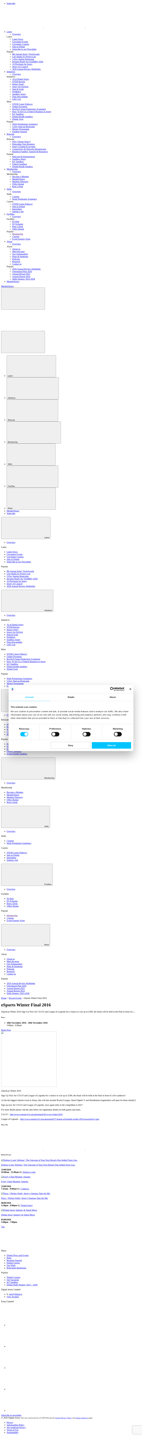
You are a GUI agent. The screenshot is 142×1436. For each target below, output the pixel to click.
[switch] (55, 734)
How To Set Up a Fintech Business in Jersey (31, 111)
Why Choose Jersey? (21, 141)
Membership (12, 169)
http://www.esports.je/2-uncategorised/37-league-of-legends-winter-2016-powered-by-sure (59, 1119)
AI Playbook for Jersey (22, 64)
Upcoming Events (20, 42)
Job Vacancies (13, 1280)
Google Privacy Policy (63, 1418)
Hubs (9, 1258)
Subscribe (11, 3)
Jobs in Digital (18, 47)
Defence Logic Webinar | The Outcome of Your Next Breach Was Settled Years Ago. (38, 1165)
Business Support (14, 1260)
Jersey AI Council (20, 66)
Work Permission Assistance (24, 199)
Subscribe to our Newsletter (24, 49)
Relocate (10, 134)
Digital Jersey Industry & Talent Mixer (18, 1215)
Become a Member (20, 176)
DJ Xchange (17, 224)
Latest (9, 32)
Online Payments (19, 106)
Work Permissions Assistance (25, 124)
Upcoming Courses (20, 44)
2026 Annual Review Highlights (26, 69)
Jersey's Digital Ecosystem (23, 146)
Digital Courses (13, 1277)
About (9, 241)
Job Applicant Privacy (16, 1427)
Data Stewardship (20, 96)
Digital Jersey (27, 1205)
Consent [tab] (29, 697)
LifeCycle (16, 99)
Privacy (10, 1422)
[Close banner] (130, 689)
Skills (9, 189)
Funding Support (19, 131)
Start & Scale (18, 89)
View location (13, 1297)
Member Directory (20, 181)
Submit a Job (18, 211)
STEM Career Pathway (22, 104)
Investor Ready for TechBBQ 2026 (27, 62)
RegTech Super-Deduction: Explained (29, 109)
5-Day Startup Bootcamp (23, 59)
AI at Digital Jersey (20, 79)
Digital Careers (13, 1263)
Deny (70, 745)
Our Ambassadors (20, 254)
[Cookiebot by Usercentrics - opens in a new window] (112, 689)
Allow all (111, 745)
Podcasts (16, 259)
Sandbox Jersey (19, 94)
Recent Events (15, 998)
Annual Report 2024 (21, 276)
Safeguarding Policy (15, 1425)
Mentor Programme (20, 129)
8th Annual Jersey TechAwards (26, 54)
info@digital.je (15, 1294)
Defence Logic (29, 1172)
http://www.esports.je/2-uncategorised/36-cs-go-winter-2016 (36, 1114)
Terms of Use (12, 1430)
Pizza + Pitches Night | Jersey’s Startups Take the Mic (24, 1198)
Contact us (16, 264)
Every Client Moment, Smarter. (14, 1181)
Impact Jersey (18, 84)
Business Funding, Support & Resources (30, 151)
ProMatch (16, 91)
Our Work (11, 1265)
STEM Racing (18, 81)
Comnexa (25, 1189)
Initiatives (11, 71)
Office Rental (18, 184)
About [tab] (113, 697)
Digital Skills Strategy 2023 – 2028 (22, 1285)
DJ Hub (15, 221)
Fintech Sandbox (19, 164)
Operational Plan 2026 (22, 271)
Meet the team (18, 251)
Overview (16, 34)
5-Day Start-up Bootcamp (23, 126)
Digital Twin (17, 119)
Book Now (6, 1030)
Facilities (10, 214)
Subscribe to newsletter (11, 1415)
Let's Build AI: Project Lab (24, 57)
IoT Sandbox (18, 114)
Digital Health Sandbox (22, 116)
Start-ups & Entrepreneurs (23, 156)
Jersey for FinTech (20, 86)
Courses (15, 196)
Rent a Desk (17, 186)
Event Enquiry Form (21, 239)
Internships (17, 209)
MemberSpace (18, 179)
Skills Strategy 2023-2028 (23, 279)
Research (16, 261)
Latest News (17, 39)
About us (16, 249)
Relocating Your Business (23, 144)
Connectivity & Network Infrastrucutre (29, 149)
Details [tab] (71, 697)
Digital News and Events (18, 1255)
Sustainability (12, 1432)
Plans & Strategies (20, 256)
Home (4, 998)
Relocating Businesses (16, 1268)
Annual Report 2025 (21, 274)
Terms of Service (82, 1418)
